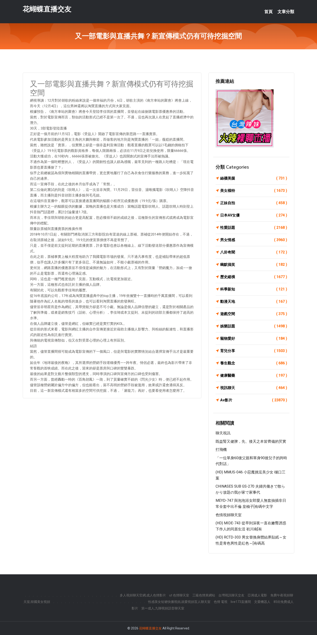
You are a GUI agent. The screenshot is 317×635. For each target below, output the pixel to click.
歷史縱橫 (253, 277)
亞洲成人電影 (257, 595)
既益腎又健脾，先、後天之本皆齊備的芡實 (251, 441)
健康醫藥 (253, 375)
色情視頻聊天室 (229, 515)
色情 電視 (220, 602)
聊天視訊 (223, 433)
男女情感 (253, 240)
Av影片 (253, 400)
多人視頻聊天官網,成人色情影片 (143, 595)
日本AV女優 (253, 215)
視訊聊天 (253, 388)
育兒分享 (253, 351)
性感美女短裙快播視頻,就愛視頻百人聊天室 (179, 602)
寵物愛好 (253, 338)
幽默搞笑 (253, 264)
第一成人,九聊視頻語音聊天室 (162, 608)
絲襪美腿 (253, 178)
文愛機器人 (262, 602)
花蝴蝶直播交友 (47, 9)
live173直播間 (241, 602)
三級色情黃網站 (203, 595)
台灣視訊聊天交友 (231, 595)
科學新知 (253, 289)
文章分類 (286, 11)
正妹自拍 (253, 203)
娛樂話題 (253, 326)
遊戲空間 (253, 314)
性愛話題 (253, 227)
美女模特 (253, 190)
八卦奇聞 (253, 252)
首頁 (268, 11)
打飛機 (221, 449)
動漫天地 (253, 301)
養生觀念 (253, 363)
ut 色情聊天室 (179, 595)
